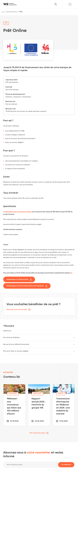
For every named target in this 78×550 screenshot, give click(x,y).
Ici (71, 273)
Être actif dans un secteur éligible (15, 351)
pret (6, 23)
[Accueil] (3, 12)
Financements (11, 12)
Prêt (21, 12)
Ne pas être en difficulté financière (16, 344)
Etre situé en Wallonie (11, 337)
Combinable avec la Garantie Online (17, 212)
